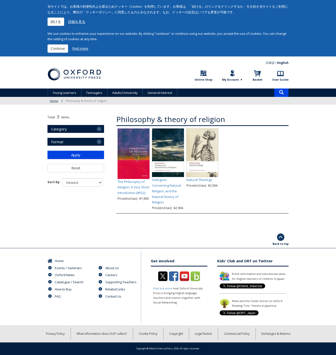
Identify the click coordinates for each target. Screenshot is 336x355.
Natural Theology (199, 180)
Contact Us (113, 296)
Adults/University (125, 92)
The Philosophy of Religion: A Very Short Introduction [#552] (133, 187)
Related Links (115, 289)
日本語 (270, 63)
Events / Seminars (68, 268)
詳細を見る (76, 21)
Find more (80, 48)
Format (57, 141)
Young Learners (64, 92)
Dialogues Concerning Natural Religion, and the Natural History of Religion (166, 191)
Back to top (281, 244)
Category (59, 128)
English (283, 63)
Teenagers (94, 92)
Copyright (176, 334)
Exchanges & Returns (275, 334)
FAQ (58, 296)
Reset (75, 168)
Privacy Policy (55, 334)
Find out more (162, 288)
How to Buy (63, 289)
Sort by (53, 182)
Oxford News (65, 275)
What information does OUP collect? (101, 334)
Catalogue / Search (69, 282)
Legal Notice (203, 334)
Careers (111, 275)
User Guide (280, 79)
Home (54, 101)
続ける (56, 21)
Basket (257, 79)
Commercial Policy (237, 334)
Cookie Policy (148, 334)
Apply (75, 154)
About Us (112, 268)
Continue (58, 48)
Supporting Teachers (121, 282)
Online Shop (203, 79)
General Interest (160, 92)
